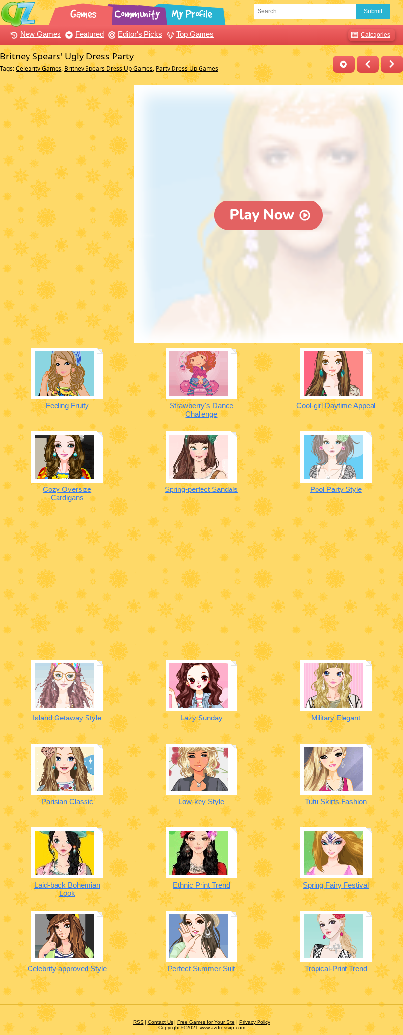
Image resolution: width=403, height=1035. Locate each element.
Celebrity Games (38, 68)
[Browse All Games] (85, 12)
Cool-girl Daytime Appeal (335, 406)
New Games (40, 34)
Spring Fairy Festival (336, 885)
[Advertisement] (64, 146)
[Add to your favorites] (344, 64)
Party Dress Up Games (187, 68)
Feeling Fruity (67, 406)
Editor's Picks (140, 34)
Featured (89, 34)
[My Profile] (193, 12)
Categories (375, 34)
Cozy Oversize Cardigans (67, 493)
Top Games (195, 34)
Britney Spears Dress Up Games (108, 68)
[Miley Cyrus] (368, 64)
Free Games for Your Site (206, 1022)
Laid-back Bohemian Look (67, 889)
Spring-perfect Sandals (201, 489)
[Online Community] (139, 12)
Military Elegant (335, 718)
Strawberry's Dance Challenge (201, 410)
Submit (373, 11)
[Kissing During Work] (392, 64)
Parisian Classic (67, 801)
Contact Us (160, 1022)
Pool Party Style (336, 489)
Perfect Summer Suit (201, 968)
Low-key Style (201, 801)
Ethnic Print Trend (201, 885)
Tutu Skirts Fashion (336, 801)
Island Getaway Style (67, 718)
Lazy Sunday (201, 718)
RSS (138, 1022)
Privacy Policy (254, 1022)
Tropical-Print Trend (336, 968)
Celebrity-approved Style (67, 968)
